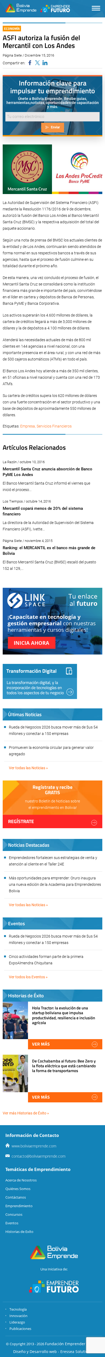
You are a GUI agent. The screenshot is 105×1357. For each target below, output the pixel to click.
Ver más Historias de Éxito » (26, 1113)
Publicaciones (20, 1328)
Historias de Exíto (19, 1231)
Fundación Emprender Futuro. (72, 1343)
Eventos (11, 1223)
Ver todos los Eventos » (28, 977)
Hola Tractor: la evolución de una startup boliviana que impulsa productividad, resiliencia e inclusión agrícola (63, 1015)
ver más (41, 1044)
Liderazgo (17, 1322)
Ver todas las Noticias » (28, 768)
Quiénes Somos (17, 1188)
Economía (12, 28)
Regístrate (21, 821)
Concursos (13, 1214)
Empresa (27, 426)
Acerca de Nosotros (21, 1180)
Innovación (18, 1315)
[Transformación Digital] (40, 681)
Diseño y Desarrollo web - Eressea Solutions (52, 1351)
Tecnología (18, 1309)
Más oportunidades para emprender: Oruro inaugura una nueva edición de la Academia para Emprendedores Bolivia (55, 884)
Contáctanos (15, 1197)
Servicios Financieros (54, 426)
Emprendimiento (19, 1205)
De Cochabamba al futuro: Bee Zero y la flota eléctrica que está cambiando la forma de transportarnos (64, 1066)
